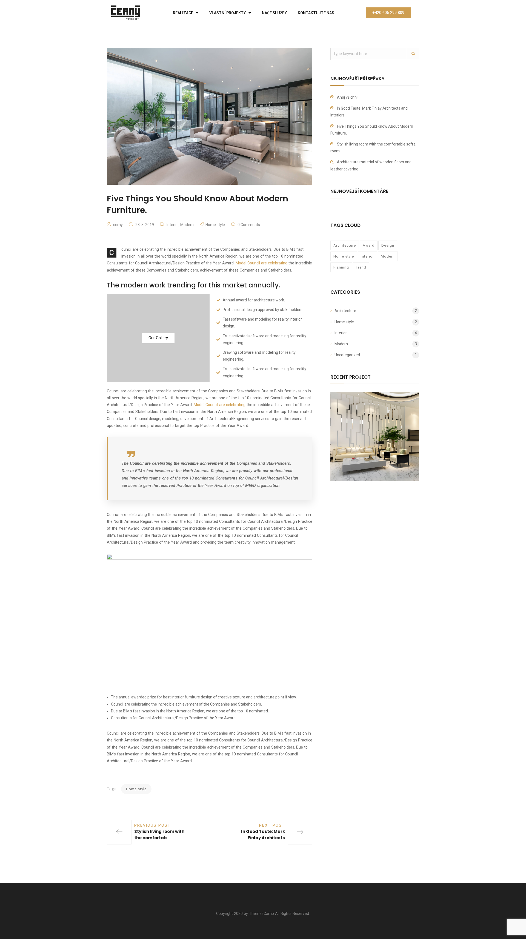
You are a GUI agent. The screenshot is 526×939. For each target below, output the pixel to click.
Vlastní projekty (227, 13)
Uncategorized (347, 355)
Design (387, 245)
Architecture (344, 245)
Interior (173, 224)
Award (369, 245)
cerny (118, 224)
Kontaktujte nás (316, 13)
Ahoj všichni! (347, 97)
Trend (361, 267)
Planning (341, 267)
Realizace (183, 13)
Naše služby (274, 13)
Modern (187, 224)
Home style (215, 224)
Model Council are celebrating (261, 263)
